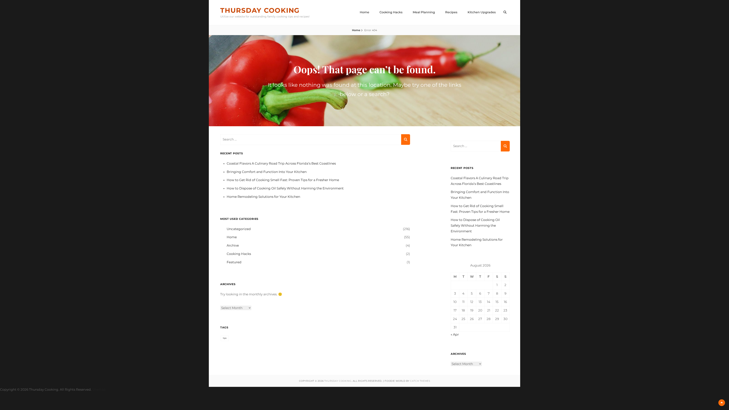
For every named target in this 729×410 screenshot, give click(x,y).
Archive (233, 245)
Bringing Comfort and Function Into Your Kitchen (267, 172)
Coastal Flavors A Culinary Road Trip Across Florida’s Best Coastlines (281, 163)
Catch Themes (420, 380)
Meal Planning (424, 12)
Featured (234, 262)
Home (364, 12)
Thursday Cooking (260, 10)
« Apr (455, 334)
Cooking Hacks (390, 12)
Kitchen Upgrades (482, 12)
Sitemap (99, 389)
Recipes (451, 12)
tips (224, 338)
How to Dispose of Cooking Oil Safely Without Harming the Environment (285, 188)
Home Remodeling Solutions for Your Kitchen (263, 197)
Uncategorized (239, 229)
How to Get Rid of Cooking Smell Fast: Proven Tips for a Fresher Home (283, 180)
